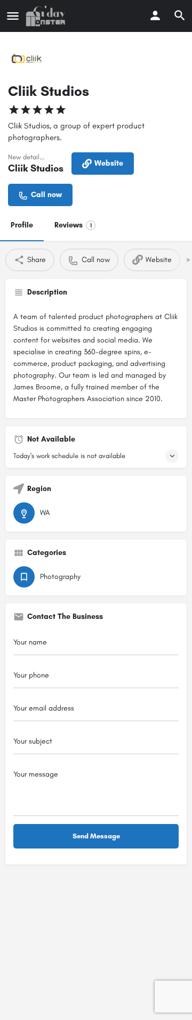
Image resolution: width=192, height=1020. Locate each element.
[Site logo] (47, 16)
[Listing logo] (26, 58)
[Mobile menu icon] (12, 16)
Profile (22, 225)
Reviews (73, 225)
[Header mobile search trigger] (180, 15)
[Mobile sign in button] (155, 15)
